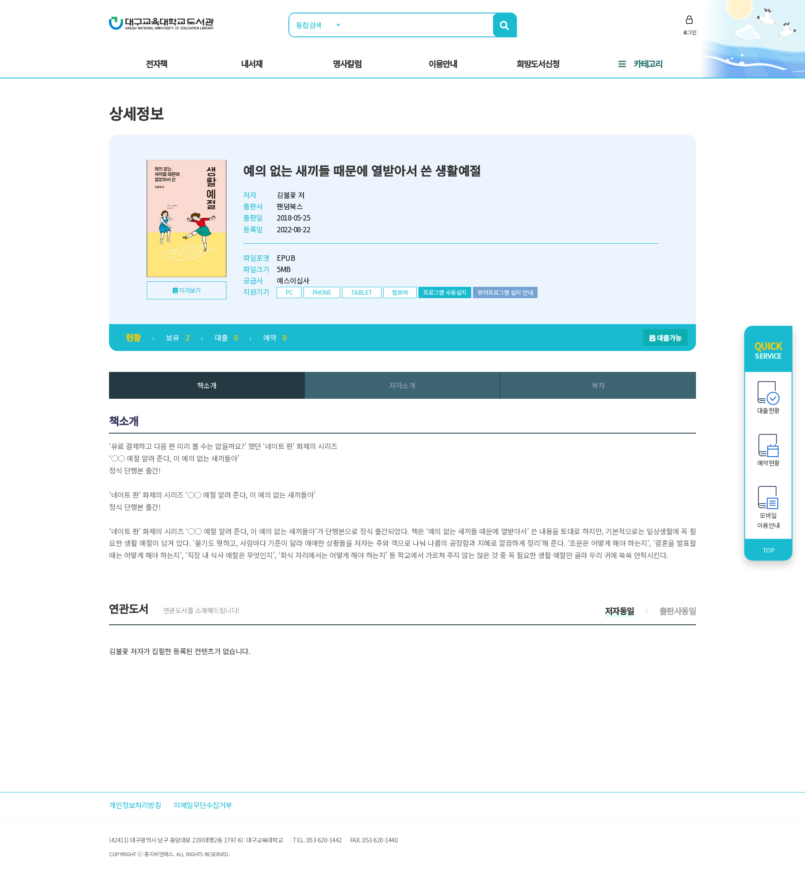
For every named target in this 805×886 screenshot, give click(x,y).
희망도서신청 (538, 63)
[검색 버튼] (504, 24)
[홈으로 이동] (161, 22)
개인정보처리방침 (135, 805)
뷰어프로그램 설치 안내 (505, 292)
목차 (598, 385)
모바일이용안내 (768, 520)
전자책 (156, 63)
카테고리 (648, 63)
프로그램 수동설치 (445, 292)
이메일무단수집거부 (203, 805)
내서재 (251, 63)
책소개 (207, 385)
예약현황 (768, 462)
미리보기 (189, 290)
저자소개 (402, 385)
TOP (768, 550)
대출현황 (768, 410)
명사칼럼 (347, 63)
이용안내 (442, 63)
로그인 (689, 32)
